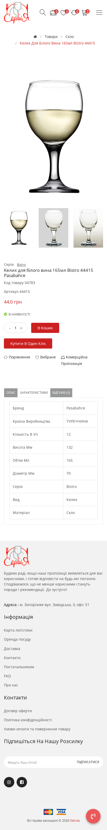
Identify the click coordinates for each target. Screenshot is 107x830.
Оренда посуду (17, 639)
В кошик (45, 327)
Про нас (11, 685)
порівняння (19, 357)
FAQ (7, 675)
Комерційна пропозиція (74, 360)
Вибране (48, 357)
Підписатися (88, 762)
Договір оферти (18, 710)
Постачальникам (19, 666)
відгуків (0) (61, 392)
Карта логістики (18, 630)
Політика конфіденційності (28, 719)
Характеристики (34, 392)
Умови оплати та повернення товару (37, 728)
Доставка (12, 648)
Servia (74, 820)
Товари (51, 36)
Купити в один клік (28, 343)
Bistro (21, 264)
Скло (69, 36)
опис (10, 392)
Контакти (12, 657)
